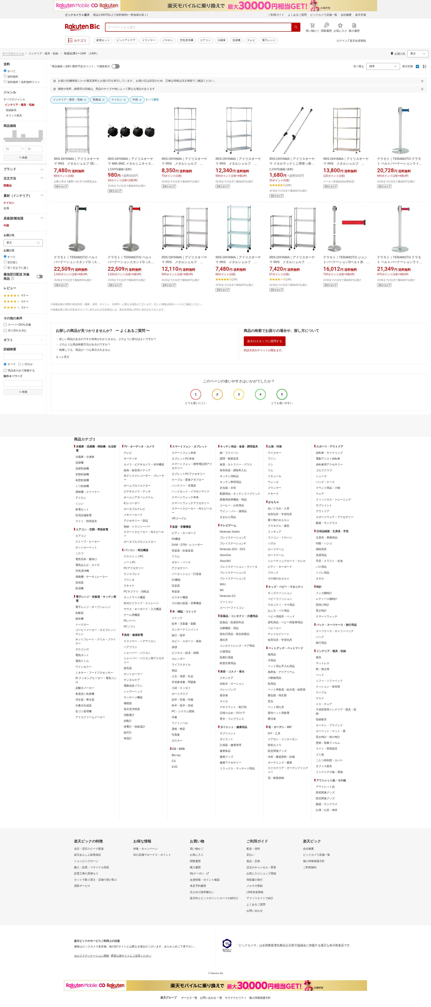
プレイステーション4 (233, 543)
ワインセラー (83, 666)
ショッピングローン (86, 861)
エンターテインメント (185, 629)
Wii (222, 590)
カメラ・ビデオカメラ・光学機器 (144, 464)
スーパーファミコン (232, 607)
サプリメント (228, 733)
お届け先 (9, 235)
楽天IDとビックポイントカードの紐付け (214, 898)
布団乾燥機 (82, 480)
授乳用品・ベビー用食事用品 (285, 622)
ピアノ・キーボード (184, 533)
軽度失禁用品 (228, 663)
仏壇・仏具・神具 (326, 810)
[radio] (5, 70)
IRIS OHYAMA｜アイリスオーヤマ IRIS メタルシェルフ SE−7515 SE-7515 (292, 261)
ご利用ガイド (276, 14)
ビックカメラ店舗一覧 (323, 14)
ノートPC (130, 562)
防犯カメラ (274, 745)
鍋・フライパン (229, 452)
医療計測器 (226, 657)
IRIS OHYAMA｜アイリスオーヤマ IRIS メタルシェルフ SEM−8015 (238, 163)
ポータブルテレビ (134, 509)
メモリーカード (133, 514)
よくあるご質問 (297, 14)
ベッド (320, 675)
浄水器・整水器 (84, 699)
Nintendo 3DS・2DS (232, 549)
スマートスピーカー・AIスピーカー (144, 534)
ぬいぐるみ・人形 (278, 508)
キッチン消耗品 (229, 476)
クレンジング (228, 689)
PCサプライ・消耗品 (136, 591)
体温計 (128, 738)
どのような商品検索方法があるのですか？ (84, 344)
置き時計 (321, 610)
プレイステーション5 (233, 537)
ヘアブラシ (130, 647)
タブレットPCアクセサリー (188, 474)
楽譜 (174, 647)
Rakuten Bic (82, 27)
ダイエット (226, 739)
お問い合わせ (254, 910)
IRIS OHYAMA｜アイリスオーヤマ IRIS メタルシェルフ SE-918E (76, 163)
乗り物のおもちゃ (278, 520)
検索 (24, 157)
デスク (320, 698)
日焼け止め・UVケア (232, 713)
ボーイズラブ (180, 693)
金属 (6, 208)
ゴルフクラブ (324, 470)
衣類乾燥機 (82, 474)
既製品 (8, 185)
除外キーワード (13, 376)
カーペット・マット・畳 (330, 731)
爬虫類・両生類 (277, 695)
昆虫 (270, 701)
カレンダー (178, 658)
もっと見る (62, 356)
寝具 (318, 657)
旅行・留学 (178, 635)
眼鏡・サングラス (326, 523)
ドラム (176, 556)
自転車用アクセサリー (329, 464)
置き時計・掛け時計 (328, 737)
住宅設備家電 (83, 515)
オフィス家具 (324, 766)
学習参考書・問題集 (184, 682)
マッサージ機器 (133, 697)
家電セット (103, 40)
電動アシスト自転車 (328, 458)
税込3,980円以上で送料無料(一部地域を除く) (120, 14)
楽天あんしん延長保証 (87, 854)
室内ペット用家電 (278, 713)
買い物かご (196, 848)
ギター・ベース (181, 562)
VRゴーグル (179, 518)
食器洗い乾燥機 (84, 693)
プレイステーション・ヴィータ (238, 566)
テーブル (321, 692)
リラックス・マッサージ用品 (237, 768)
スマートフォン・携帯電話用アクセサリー (192, 466)
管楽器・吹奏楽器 (182, 550)
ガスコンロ (82, 649)
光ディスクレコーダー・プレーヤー (144, 477)
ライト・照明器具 (86, 521)
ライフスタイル (181, 664)
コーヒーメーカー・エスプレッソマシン (95, 632)
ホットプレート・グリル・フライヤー (95, 641)
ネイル (224, 701)
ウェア (320, 493)
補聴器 (128, 703)
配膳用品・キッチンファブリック (240, 493)
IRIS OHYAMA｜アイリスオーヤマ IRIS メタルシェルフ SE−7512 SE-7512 (184, 261)
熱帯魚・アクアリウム (281, 672)
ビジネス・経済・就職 (185, 652)
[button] (6, 135)
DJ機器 (176, 579)
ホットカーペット (86, 547)
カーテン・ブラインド (329, 725)
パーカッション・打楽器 (186, 574)
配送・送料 (253, 848)
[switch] (40, 276)
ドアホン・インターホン (282, 739)
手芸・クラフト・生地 (329, 561)
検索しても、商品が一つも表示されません (84, 349)
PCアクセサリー (134, 568)
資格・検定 (178, 728)
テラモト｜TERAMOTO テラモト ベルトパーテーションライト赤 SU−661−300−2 (399, 261)
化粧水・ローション (232, 683)
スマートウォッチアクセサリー (190, 503)
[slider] (3, 141)
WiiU (223, 584)
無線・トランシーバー (137, 526)
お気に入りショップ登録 (261, 873)
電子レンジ (268, 40)
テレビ (251, 40)
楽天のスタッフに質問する (264, 341)
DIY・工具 (274, 733)
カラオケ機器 (180, 597)
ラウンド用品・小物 (328, 487)
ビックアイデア (126, 40)
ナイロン (9, 202)
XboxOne (225, 555)
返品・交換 (253, 861)
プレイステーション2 (233, 578)
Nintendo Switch (230, 531)
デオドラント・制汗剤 (233, 707)
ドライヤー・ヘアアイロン (140, 641)
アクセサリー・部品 (136, 520)
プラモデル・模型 (278, 525)
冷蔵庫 (222, 40)
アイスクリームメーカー (90, 717)
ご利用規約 (310, 867)
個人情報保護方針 (314, 861)
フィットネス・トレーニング (333, 499)
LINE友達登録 (254, 892)
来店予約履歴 (198, 885)
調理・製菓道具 (229, 458)
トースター (82, 624)
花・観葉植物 (276, 777)
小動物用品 (274, 677)
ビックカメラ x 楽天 (77, 14)
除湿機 (79, 588)
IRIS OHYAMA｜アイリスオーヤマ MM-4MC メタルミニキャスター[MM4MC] (131, 163)
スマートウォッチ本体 (185, 497)
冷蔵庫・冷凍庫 (84, 456)
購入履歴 (195, 867)
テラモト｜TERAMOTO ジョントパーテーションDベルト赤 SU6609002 (345, 261)
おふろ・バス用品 (278, 610)
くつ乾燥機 (82, 486)
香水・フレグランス (232, 718)
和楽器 (176, 591)
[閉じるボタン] (422, 81)
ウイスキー (274, 452)
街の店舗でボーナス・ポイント (152, 854)
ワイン (272, 458)
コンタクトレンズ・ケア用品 (237, 645)
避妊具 (224, 639)
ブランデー (274, 487)
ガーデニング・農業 (280, 762)
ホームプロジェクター (137, 485)
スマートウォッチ (326, 616)
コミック (177, 617)
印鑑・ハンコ (324, 543)
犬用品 (272, 660)
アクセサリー (180, 568)
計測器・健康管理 (230, 745)
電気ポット (82, 655)
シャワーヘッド (133, 691)
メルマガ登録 (254, 885)
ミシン (79, 503)
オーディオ (130, 458)
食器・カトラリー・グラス (236, 464)
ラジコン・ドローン (280, 537)
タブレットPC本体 (183, 458)
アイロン (80, 497)
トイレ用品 (322, 572)
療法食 (272, 718)
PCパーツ (130, 620)
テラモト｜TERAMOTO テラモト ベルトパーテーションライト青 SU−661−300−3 (399, 163)
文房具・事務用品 (326, 537)
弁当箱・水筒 (228, 487)
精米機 (79, 618)
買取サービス (82, 885)
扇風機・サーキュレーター (91, 576)
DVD (175, 766)
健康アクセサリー (230, 762)
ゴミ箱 (320, 754)
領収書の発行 (254, 879)
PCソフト (130, 626)
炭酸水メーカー (84, 688)
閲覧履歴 (195, 861)
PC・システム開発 (183, 711)
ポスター (177, 740)
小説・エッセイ (181, 688)
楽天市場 (360, 14)
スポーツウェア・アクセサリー (335, 517)
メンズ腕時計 (324, 593)
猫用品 (272, 654)
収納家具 (321, 719)
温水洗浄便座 (132, 709)
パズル (272, 543)
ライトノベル (180, 723)
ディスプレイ (132, 574)
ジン (270, 464)
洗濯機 (236, 40)
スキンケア (226, 677)
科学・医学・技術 (182, 705)
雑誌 (174, 670)
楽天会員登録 (358, 40)
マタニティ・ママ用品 (281, 604)
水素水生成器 (83, 705)
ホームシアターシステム (138, 497)
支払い (250, 854)
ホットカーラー (133, 674)
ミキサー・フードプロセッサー (94, 672)
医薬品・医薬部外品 (232, 622)
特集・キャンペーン (145, 848)
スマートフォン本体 (184, 452)
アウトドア (322, 511)
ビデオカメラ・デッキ (137, 491)
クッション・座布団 (328, 686)
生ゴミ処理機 (83, 711)
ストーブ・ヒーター (87, 541)
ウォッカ (273, 482)
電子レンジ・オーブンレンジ (92, 607)
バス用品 (321, 566)
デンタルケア (132, 679)
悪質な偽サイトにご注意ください (131, 955)
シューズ (321, 476)
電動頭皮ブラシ (133, 685)
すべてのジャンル (13, 53)
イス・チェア (324, 704)
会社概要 (346, 14)
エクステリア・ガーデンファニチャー (288, 770)
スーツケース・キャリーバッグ (335, 631)
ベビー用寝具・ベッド (281, 616)
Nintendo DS (227, 596)
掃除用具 (321, 549)
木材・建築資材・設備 (281, 756)
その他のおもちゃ (278, 578)
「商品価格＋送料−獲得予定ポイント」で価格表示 (79, 66)
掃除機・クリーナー (87, 491)
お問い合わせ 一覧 (211, 997)
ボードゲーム (276, 555)
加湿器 (79, 582)
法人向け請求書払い (202, 892)
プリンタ (129, 579)
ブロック (273, 572)
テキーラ (273, 493)
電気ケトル (82, 661)
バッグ (320, 637)
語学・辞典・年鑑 (182, 699)
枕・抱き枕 (322, 669)
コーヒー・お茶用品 (232, 505)
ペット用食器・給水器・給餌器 (287, 689)
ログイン (341, 40)
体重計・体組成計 (134, 726)
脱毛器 (128, 668)
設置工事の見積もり (86, 873)
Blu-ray (176, 755)
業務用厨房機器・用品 (233, 499)
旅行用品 (321, 642)
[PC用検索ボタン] (295, 27)
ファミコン (226, 601)
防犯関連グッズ (325, 792)
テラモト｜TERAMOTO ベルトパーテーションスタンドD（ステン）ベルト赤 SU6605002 (131, 261)
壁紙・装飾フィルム (328, 742)
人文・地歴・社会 (182, 676)
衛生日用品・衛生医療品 (234, 634)
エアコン (205, 40)
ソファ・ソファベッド (329, 680)
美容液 (224, 695)
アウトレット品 (325, 786)
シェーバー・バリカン (137, 652)
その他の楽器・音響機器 (186, 603)
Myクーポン (197, 873)
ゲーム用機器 (132, 614)
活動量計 (129, 715)
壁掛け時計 (322, 604)
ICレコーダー (132, 503)
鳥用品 (272, 683)
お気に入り (196, 854)
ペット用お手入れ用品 (281, 666)
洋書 (174, 717)
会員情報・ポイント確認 (205, 879)
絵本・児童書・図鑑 (184, 623)
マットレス (322, 663)
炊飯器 (79, 612)
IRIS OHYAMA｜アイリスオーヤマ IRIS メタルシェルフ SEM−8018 (184, 163)
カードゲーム (276, 549)
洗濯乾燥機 (82, 468)
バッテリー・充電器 (184, 485)
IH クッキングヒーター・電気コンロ (96, 680)
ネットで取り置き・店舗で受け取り (95, 879)
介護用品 (225, 651)
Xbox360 (225, 561)
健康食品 (225, 750)
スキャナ (129, 585)
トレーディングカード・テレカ (287, 561)
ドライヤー (149, 40)
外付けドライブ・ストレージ (141, 603)
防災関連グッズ (277, 750)
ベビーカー (274, 628)
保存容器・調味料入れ (233, 470)
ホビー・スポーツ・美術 (186, 641)
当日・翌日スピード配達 (89, 848)
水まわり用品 (228, 517)
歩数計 (128, 720)
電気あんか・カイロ (87, 565)
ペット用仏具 (276, 707)
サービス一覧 (189, 997)
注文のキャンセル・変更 (261, 867)
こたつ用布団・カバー (329, 760)
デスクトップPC (134, 556)
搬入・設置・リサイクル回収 (91, 867)
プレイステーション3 (233, 572)
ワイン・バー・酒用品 (233, 511)
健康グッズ (226, 756)
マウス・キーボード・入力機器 (142, 609)
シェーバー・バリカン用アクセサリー (144, 660)
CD (174, 761)
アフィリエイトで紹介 (259, 898)
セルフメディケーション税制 (91, 955)
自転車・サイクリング (329, 452)
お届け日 (9, 250)
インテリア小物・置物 (329, 772)
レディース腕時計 (326, 599)
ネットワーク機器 (134, 597)
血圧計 (128, 732)
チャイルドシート (278, 634)
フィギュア (274, 531)
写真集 (176, 734)
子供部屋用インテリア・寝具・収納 (336, 711)
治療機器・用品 (229, 628)
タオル (320, 578)
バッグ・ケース (325, 482)
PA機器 (176, 538)
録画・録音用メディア (137, 470)
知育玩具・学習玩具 (280, 514)
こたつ (79, 553)
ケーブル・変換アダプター (188, 479)
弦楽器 (176, 585)
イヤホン (167, 40)
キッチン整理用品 (230, 482)
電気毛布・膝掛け (86, 559)
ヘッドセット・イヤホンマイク (190, 491)
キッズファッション (280, 593)
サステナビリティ (235, 997)
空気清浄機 (186, 40)
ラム (270, 470)
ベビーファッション (280, 599)
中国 (6, 225)
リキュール (274, 476)
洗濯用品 (321, 555)
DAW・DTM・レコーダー (187, 544)
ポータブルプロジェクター (140, 541)
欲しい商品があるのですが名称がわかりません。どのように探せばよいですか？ (107, 339)
